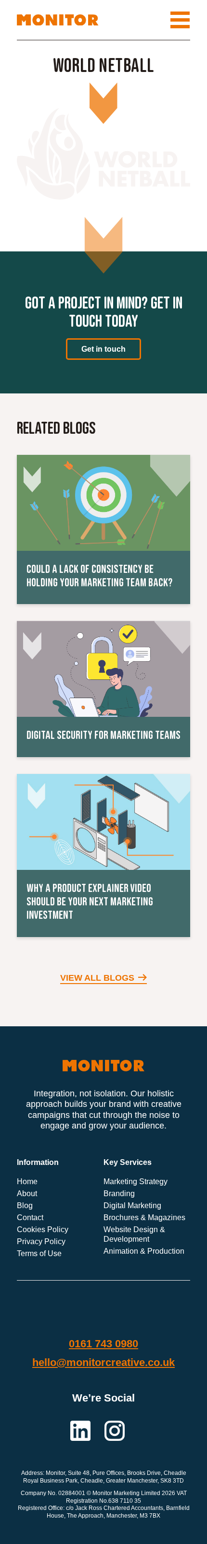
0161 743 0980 (103, 1343)
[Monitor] (58, 20)
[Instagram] (114, 1429)
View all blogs (97, 978)
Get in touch (103, 349)
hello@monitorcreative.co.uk (103, 1362)
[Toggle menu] (180, 20)
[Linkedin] (81, 1429)
